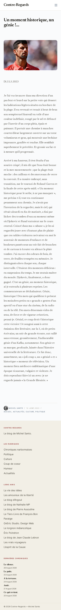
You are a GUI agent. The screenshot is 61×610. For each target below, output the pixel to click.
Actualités (19, 412)
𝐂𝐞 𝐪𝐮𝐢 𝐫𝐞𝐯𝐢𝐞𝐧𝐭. (11, 592)
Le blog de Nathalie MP (17, 504)
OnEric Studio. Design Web (19, 523)
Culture (30, 412)
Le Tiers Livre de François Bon (21, 514)
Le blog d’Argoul (13, 499)
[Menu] (56, 5)
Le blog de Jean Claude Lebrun (21, 537)
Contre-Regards (16, 5)
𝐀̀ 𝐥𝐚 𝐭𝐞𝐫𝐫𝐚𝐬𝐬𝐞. (10, 578)
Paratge (8, 518)
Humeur (8, 468)
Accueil (8, 412)
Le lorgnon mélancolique (17, 528)
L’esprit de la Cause (14, 547)
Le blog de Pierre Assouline (19, 509)
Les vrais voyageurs (15, 542)
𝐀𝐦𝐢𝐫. (6, 585)
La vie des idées (13, 490)
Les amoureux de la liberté (19, 495)
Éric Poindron (11, 532)
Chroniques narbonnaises (18, 449)
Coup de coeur (12, 463)
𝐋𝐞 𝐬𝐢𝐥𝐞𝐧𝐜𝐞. (9, 565)
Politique (40, 412)
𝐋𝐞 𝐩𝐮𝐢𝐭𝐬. (8, 572)
